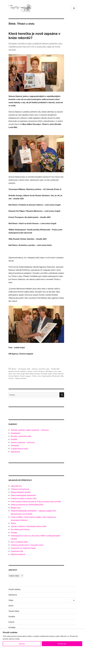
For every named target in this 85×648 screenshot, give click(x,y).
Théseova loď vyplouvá (20, 489)
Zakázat (22, 644)
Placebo (14, 532)
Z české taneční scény (19, 448)
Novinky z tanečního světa (40, 369)
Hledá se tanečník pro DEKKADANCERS (27, 504)
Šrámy (13, 523)
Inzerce (11, 622)
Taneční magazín (25, 376)
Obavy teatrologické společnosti (23, 495)
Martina (14, 369)
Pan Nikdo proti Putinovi (20, 529)
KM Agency (49, 371)
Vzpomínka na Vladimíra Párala (23, 548)
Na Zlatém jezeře (46, 374)
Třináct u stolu (36, 376)
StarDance (13, 594)
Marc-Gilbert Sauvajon (33, 374)
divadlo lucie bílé (14, 371)
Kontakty (12, 627)
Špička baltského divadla (20, 492)
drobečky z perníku (26, 371)
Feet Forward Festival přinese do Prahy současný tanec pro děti (36, 501)
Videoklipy (15, 445)
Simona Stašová (14, 376)
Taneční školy (14, 611)
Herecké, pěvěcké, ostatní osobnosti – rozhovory (30, 430)
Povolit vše (62, 644)
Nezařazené (15, 433)
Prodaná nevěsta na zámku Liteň (24, 498)
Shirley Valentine (58, 374)
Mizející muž (15, 507)
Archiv (11, 605)
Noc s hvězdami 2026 (19, 542)
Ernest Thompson (39, 371)
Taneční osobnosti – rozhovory (23, 442)
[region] (42, 638)
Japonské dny (16, 486)
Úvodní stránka (14, 589)
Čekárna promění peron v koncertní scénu (27, 545)
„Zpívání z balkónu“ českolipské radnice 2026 (28, 526)
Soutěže (14, 439)
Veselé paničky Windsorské (51, 376)
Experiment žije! (17, 551)
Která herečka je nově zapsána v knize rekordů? (34, 35)
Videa (11, 600)
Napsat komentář (20, 378)
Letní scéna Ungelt (19, 374)
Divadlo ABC (55, 369)
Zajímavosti (15, 451)
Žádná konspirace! (18, 554)
